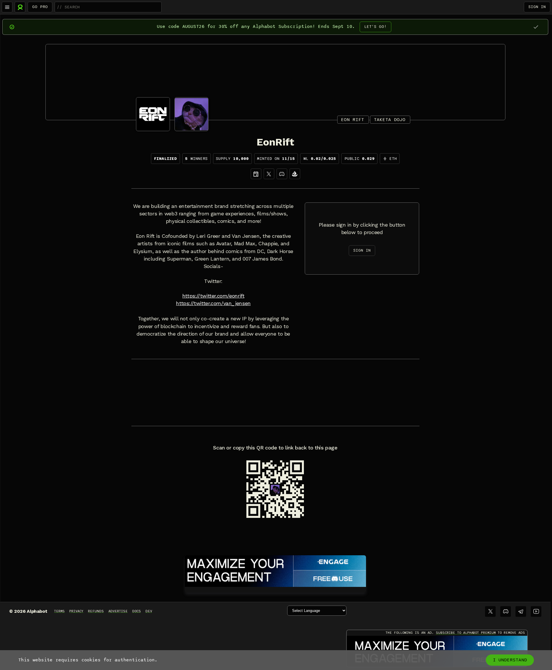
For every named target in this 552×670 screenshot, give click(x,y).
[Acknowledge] (535, 27)
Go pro (40, 6)
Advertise (118, 611)
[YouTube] (536, 611)
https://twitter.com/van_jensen (213, 303)
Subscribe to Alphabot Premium (466, 633)
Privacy (76, 611)
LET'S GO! (375, 26)
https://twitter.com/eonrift (213, 295)
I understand (510, 660)
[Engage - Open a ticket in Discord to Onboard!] (275, 570)
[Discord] (282, 174)
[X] (269, 174)
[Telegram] (520, 611)
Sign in (537, 6)
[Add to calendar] (256, 174)
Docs (136, 611)
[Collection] (295, 174)
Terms (59, 611)
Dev (148, 611)
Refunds (96, 611)
